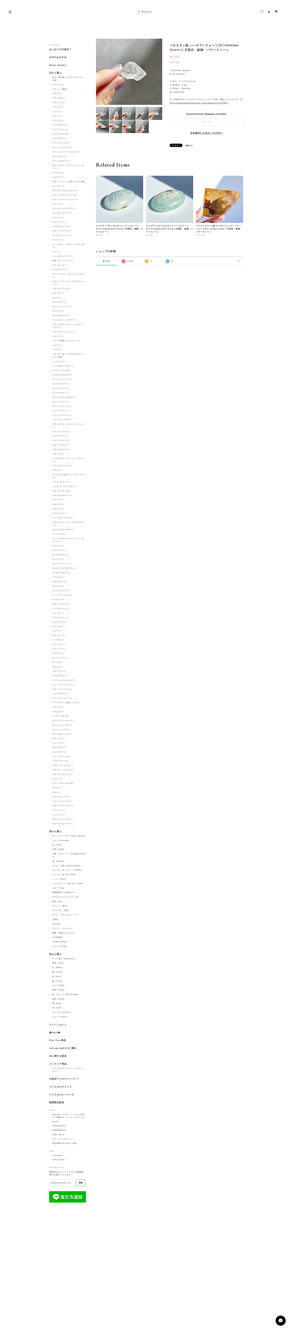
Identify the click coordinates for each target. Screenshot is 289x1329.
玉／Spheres (58, 861)
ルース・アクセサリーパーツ (65, 915)
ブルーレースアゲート (62, 801)
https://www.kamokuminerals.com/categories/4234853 (199, 103)
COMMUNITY (59, 1126)
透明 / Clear (58, 963)
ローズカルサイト (60, 555)
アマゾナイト (58, 107)
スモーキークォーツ (61, 288)
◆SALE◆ (54, 1032)
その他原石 (57, 937)
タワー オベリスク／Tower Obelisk (68, 836)
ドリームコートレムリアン (64, 331)
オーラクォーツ (59, 156)
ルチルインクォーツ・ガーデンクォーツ (68, 523)
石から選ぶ (55, 72)
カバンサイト (58, 186)
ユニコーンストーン (61, 563)
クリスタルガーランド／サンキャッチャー (68, 1069)
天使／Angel (58, 849)
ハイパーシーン (59, 810)
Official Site (59, 1159)
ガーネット (57, 787)
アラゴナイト (58, 120)
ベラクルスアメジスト (62, 465)
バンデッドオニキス (61, 370)
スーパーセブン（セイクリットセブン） (68, 275)
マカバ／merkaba (60, 840)
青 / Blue (56, 976)
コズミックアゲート (61, 231)
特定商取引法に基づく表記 (65, 1143)
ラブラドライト (59, 513)
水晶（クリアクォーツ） (63, 260)
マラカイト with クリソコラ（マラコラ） (69, 475)
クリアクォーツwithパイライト (66, 702)
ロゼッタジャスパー (61, 604)
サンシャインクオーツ (62, 725)
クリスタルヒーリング (61, 1094)
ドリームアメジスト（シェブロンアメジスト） (68, 325)
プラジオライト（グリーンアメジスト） (68, 425)
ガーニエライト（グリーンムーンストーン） (68, 166)
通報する (189, 145)
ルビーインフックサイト (63, 720)
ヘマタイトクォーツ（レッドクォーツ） (68, 459)
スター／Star (58, 888)
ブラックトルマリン (61, 431)
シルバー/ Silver (60, 1017)
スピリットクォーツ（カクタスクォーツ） (68, 282)
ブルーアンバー (59, 671)
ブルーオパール (59, 581)
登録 (81, 1183)
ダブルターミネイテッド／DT (65, 897)
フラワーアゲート (60, 436)
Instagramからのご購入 (63, 1048)
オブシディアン (59, 635)
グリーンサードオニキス (63, 783)
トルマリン (57, 631)
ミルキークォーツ (60, 482)
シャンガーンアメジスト (63, 256)
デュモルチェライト (61, 315)
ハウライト (57, 349)
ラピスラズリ (58, 509)
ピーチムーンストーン (62, 379)
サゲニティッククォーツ (63, 770)
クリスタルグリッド (60, 1086)
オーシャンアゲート (61, 143)
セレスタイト (58, 293)
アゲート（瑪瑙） (60, 89)
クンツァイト (58, 217)
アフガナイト (58, 577)
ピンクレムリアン (60, 658)
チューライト (58, 743)
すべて (106, 261)
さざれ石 (56, 924)
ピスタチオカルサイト (62, 375)
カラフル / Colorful (61, 1012)
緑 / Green (57, 981)
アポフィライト (59, 102)
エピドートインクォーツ (63, 805)
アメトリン (57, 116)
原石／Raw (57, 901)
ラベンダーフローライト (63, 518)
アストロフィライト (61, 797)
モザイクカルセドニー (62, 495)
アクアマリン (58, 84)
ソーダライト (58, 640)
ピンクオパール (59, 752)
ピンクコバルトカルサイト (64, 397)
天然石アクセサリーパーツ (64, 1078)
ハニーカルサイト (60, 693)
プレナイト (57, 667)
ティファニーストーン (62, 698)
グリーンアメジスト (61, 756)
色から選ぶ (55, 954)
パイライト (57, 345)
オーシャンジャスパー (62, 147)
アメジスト (57, 111)
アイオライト (58, 653)
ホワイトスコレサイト (62, 819)
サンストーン (58, 240)
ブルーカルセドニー (61, 449)
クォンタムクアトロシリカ (64, 195)
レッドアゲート (59, 534)
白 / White (57, 967)
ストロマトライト (60, 269)
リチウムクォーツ (60, 617)
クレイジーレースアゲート (64, 208)
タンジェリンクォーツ (62, 306)
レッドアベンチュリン (62, 595)
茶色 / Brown (58, 999)
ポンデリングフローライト (64, 568)
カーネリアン (58, 172)
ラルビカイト (58, 711)
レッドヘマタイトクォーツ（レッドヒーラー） (68, 539)
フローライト (58, 454)
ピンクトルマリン (60, 402)
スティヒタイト (59, 738)
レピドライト (58, 546)
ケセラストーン (59, 222)
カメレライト (58, 586)
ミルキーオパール (60, 761)
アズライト (57, 93)
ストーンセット (58, 1024)
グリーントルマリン (61, 729)
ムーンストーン (59, 644)
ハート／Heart (59, 879)
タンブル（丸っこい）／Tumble (67, 870)
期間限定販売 (56, 1102)
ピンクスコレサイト (61, 590)
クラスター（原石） (61, 910)
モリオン (56, 792)
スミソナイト (58, 613)
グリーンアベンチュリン (63, 684)
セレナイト (57, 297)
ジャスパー (57, 779)
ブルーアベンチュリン (62, 689)
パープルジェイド (60, 608)
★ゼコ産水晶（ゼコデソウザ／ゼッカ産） (68, 78)
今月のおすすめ (58, 57)
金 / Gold (56, 1008)
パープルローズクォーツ (63, 366)
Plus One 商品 (57, 1040)
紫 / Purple (57, 972)
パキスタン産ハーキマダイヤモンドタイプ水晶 (68, 355)
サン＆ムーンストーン (62, 235)
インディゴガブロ (60, 716)
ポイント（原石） (60, 906)
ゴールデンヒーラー (61, 226)
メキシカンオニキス (61, 491)
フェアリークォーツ (61, 411)
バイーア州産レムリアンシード (66, 340)
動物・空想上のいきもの (63, 933)
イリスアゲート (59, 138)
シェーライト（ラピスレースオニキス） (68, 245)
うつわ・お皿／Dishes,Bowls (66, 865)
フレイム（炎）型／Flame (64, 874)
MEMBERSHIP (59, 1130)
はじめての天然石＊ (60, 49)
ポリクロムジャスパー (62, 734)
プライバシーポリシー (63, 1139)
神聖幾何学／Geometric (63, 892)
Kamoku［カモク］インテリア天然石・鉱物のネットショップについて (68, 1115)
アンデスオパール (60, 125)
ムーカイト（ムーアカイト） (65, 486)
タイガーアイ (58, 599)
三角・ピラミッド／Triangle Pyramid (68, 855)
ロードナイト (58, 559)
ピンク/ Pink (58, 985)
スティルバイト (59, 265)
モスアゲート (58, 500)
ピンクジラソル (59, 622)
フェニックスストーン (62, 415)
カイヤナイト (58, 177)
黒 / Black (57, 1003)
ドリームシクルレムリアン (64, 680)
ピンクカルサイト (60, 392)
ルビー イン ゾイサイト (62, 765)
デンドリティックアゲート (64, 320)
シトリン (56, 251)
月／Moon (57, 845)
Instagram (58, 1155)
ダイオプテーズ (59, 302)
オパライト (57, 662)
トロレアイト (58, 336)
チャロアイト (58, 311)
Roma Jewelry (57, 65)
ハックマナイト (59, 361)
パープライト (58, 707)
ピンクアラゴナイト (61, 384)
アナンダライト (59, 98)
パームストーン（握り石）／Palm (67, 883)
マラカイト (57, 470)
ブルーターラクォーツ (62, 774)
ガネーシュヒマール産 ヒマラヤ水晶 (68, 181)
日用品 (55, 919)
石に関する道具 (58, 1056)
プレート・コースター (62, 928)
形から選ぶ (55, 831)
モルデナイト (58, 504)
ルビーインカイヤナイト (63, 529)
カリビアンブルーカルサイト (65, 190)
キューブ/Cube (59, 946)
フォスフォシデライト (62, 419)
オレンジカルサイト (61, 161)
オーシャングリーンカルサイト (66, 152)
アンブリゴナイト (60, 129)
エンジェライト (59, 814)
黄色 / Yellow (58, 990)
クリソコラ (57, 204)
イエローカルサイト (61, 134)
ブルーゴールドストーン (63, 823)
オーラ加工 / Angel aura (63, 958)
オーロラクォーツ (60, 675)
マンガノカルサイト (61, 572)
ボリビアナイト (59, 747)
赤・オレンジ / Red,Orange (65, 994)
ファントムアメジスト (62, 406)
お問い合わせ (59, 1134)
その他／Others (60, 942)
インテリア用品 (58, 1063)
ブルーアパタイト (60, 445)
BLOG (56, 1121)
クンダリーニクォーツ (62, 213)
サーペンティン (59, 626)
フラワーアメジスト (61, 440)
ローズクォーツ (59, 550)
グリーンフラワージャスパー (65, 199)
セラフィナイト (59, 649)
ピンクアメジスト (60, 388)
